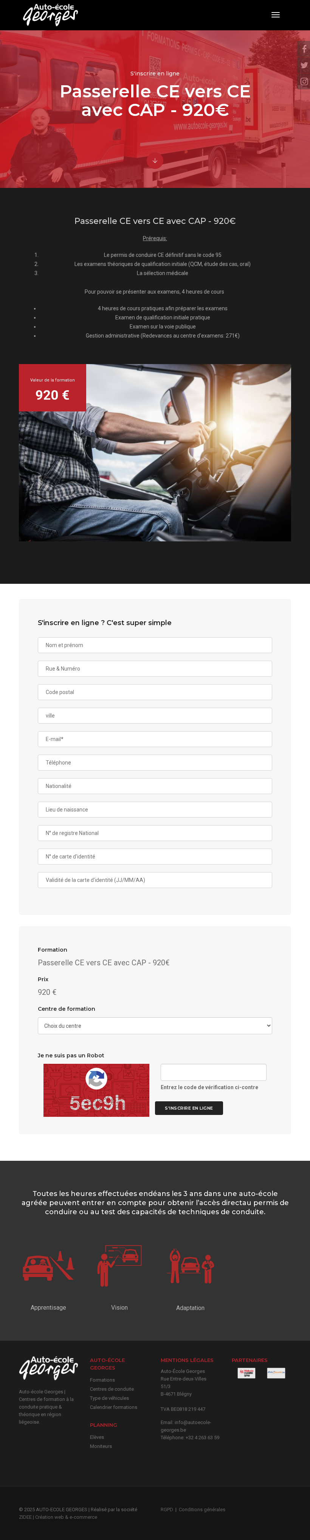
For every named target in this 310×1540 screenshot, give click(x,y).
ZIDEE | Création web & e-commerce (58, 1517)
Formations (102, 1380)
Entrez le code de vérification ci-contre (209, 1087)
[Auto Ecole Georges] (49, 15)
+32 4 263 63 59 (202, 1437)
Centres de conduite (112, 1389)
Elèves (97, 1437)
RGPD (167, 1509)
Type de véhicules (109, 1398)
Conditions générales (202, 1509)
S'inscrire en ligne (189, 1108)
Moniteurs (101, 1446)
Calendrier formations (113, 1407)
